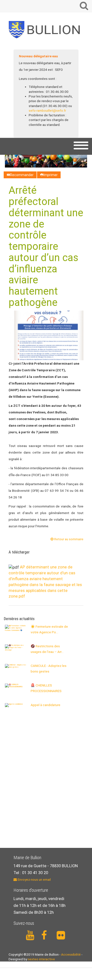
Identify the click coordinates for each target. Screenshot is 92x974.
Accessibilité (71, 954)
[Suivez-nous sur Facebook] (46, 935)
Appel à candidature (45, 705)
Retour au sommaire (68, 539)
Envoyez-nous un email (34, 879)
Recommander (22, 175)
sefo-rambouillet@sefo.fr (47, 110)
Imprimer (50, 175)
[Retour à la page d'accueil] (46, 29)
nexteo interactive (41, 959)
